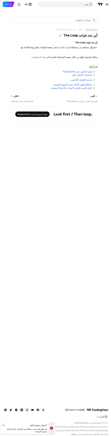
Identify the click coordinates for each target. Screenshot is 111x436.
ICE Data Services (81, 423)
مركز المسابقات (39, 57)
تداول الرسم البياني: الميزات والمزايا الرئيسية (71, 87)
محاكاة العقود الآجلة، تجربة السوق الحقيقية (72, 84)
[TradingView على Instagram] (27, 410)
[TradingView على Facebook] (38, 410)
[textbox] (53, 20)
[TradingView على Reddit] (5, 410)
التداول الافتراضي (64, 47)
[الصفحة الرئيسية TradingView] (100, 4)
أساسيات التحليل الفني (82, 75)
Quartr (73, 434)
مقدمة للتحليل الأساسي (81, 79)
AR (26, 4)
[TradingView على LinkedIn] (22, 410)
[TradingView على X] (43, 410)
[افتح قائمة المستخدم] (19, 4)
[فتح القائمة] (107, 4)
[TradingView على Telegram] (16, 410)
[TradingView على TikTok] (11, 410)
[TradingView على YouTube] (32, 410)
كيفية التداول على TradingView (77, 71)
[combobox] (54, 20)
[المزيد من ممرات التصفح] (80, 29)
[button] (91, 29)
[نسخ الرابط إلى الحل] (60, 36)
